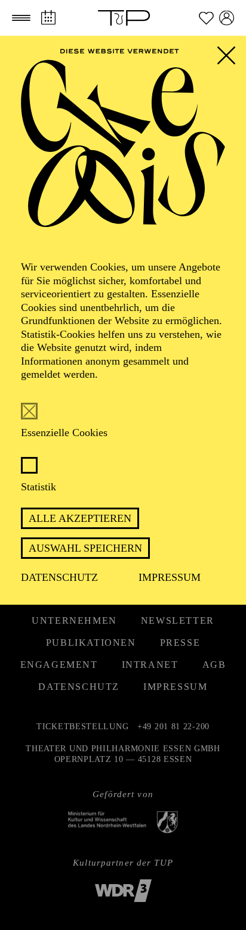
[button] (21, 18)
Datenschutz (59, 577)
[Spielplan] (48, 17)
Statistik (38, 487)
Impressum (170, 577)
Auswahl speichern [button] (85, 548)
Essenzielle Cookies (64, 432)
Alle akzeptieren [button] (80, 518)
